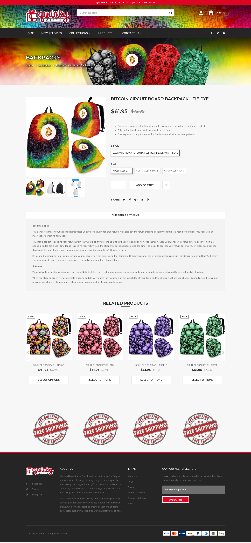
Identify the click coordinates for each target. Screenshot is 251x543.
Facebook (130, 199)
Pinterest (148, 199)
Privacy (132, 487)
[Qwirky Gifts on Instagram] (222, 32)
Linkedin (142, 199)
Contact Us (130, 33)
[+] (124, 183)
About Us (132, 476)
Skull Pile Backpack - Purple (151, 365)
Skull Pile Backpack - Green (202, 365)
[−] (124, 187)
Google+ (136, 199)
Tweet (124, 199)
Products (105, 33)
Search (131, 503)
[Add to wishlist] (166, 185)
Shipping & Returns (125, 215)
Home (30, 33)
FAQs (130, 481)
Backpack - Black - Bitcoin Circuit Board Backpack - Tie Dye (145, 152)
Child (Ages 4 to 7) (174, 170)
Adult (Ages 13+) (121, 170)
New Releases (51, 33)
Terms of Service (136, 492)
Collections (78, 33)
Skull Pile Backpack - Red (100, 365)
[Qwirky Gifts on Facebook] (209, 32)
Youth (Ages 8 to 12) (147, 170)
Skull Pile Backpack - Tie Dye (48, 365)
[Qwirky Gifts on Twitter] (216, 32)
